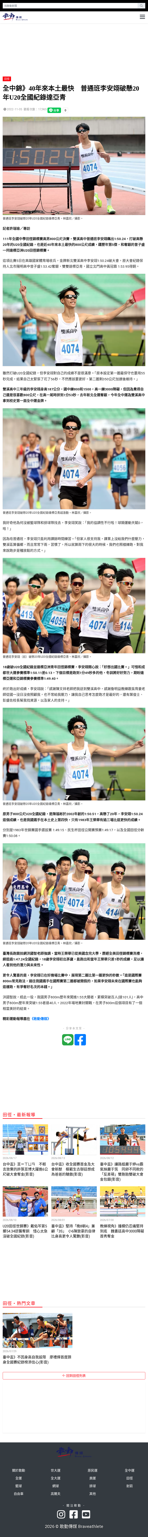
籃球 (18, 1486)
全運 (18, 1478)
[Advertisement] (74, 48)
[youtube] (86, 1514)
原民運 (92, 1470)
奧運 (92, 1478)
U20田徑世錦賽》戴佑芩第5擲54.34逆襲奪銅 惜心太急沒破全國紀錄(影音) (25, 1231)
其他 (92, 1494)
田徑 (7, 79)
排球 (92, 1486)
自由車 (18, 1494)
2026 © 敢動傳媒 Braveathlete (74, 1526)
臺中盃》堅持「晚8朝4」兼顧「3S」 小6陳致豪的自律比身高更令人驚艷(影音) (73, 1231)
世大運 (55, 1470)
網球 (55, 1486)
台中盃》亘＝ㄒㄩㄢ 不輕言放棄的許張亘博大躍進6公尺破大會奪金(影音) (25, 1169)
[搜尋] (141, 5)
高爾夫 (55, 1494)
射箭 (129, 1486)
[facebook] (75, 1514)
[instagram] (63, 1514)
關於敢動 (18, 1470)
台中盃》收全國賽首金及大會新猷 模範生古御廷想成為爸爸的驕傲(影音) (73, 1169)
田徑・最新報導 (19, 1114)
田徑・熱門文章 (19, 1303)
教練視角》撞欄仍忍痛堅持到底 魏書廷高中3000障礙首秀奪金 (122, 1231)
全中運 (129, 1470)
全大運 (55, 1478)
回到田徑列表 (76, 1376)
